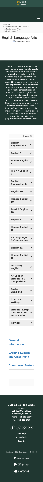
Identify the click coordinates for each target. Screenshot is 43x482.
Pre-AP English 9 (19, 172)
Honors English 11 (19, 228)
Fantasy (15, 322)
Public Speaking (16, 290)
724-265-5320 (25, 417)
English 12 (17, 247)
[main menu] (38, 19)
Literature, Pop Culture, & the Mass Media (20, 312)
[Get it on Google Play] (21, 464)
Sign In (21, 441)
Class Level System (21, 365)
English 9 (16, 153)
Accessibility (21, 437)
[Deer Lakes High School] (21, 13)
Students (6, 24)
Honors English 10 (19, 200)
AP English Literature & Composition (18, 278)
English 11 (16, 219)
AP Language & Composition (19, 239)
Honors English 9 (19, 162)
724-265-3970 (24, 420)
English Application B (19, 182)
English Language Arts (11, 29)
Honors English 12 (19, 256)
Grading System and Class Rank (19, 354)
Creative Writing (16, 301)
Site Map (21, 433)
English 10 (17, 191)
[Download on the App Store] (21, 471)
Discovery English (16, 267)
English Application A (19, 144)
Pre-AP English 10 (19, 211)
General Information (16, 342)
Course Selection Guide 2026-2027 (16, 26)
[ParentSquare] (21, 458)
